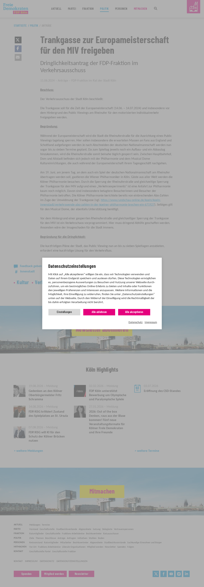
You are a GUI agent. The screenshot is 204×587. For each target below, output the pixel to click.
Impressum (151, 322)
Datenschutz (135, 322)
